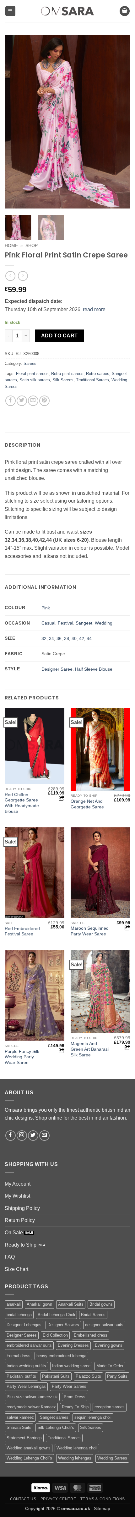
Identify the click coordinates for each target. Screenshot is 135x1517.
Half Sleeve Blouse (93, 669)
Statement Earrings (24, 1437)
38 (66, 638)
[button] (10, 11)
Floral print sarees (32, 373)
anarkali (14, 1304)
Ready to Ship (20, 1245)
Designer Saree (57, 669)
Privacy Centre (58, 1499)
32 (43, 638)
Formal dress (18, 1355)
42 (81, 638)
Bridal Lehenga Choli (56, 1314)
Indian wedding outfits (26, 1365)
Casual (48, 623)
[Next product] (10, 276)
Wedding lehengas (74, 1458)
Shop (31, 245)
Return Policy (20, 1220)
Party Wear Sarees (69, 1386)
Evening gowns (108, 1345)
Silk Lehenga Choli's (55, 1427)
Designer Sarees (22, 1335)
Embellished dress (90, 1335)
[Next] (120, 121)
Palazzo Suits (88, 1376)
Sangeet (84, 623)
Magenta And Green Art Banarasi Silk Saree (90, 1049)
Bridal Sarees (93, 1314)
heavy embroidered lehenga (61, 1355)
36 (59, 638)
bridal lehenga (19, 1314)
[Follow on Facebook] (10, 1135)
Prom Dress (74, 1396)
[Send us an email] (44, 1135)
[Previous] (15, 121)
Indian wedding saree (71, 1365)
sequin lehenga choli (92, 1417)
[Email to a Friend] (33, 401)
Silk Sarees (62, 380)
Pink (45, 607)
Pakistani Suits (56, 1376)
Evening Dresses (73, 1345)
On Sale (14, 1232)
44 (89, 638)
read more (94, 309)
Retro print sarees (67, 373)
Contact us (23, 1499)
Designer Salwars (63, 1324)
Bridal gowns (101, 1304)
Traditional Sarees (92, 380)
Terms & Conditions (102, 1499)
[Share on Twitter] (22, 401)
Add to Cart (59, 335)
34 (51, 638)
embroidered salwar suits (29, 1345)
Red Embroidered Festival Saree (22, 931)
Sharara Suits (19, 1427)
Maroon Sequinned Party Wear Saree (90, 931)
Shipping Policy (22, 1208)
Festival (65, 623)
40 (74, 638)
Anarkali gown (39, 1304)
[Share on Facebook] (10, 401)
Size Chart (16, 1269)
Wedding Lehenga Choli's (29, 1458)
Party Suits (117, 1376)
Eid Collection (55, 1335)
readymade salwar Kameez (31, 1407)
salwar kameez (20, 1417)
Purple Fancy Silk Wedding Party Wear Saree (22, 1057)
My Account (17, 1184)
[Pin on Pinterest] (44, 401)
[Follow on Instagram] (22, 1135)
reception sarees (109, 1407)
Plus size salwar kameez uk (32, 1396)
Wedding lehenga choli (77, 1448)
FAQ (10, 1257)
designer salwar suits (104, 1324)
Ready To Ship (75, 1407)
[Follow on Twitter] (33, 1135)
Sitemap (102, 1508)
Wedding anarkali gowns (29, 1448)
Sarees (30, 363)
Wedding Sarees (112, 1458)
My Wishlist (17, 1196)
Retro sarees (97, 373)
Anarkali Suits (71, 1304)
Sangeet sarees (54, 1417)
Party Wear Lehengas (26, 1386)
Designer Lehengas (24, 1324)
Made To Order (109, 1365)
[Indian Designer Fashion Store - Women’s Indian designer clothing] (67, 11)
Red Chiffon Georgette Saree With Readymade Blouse (22, 803)
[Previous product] (23, 276)
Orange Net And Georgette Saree (87, 804)
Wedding (103, 623)
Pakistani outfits (21, 1376)
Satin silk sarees (34, 380)
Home (11, 245)
